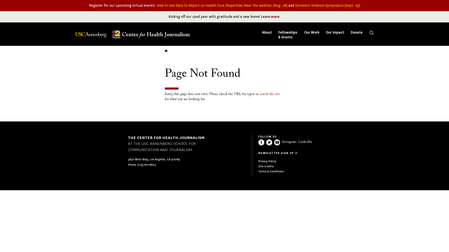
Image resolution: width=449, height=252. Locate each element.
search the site (269, 94)
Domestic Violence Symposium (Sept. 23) (327, 5)
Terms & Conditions (271, 171)
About (267, 32)
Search (371, 32)
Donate (357, 32)
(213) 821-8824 (147, 165)
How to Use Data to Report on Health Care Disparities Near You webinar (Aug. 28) (222, 5)
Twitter (269, 142)
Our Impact (335, 32)
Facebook (261, 142)
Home (166, 51)
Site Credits (266, 166)
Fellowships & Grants (287, 35)
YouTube (277, 142)
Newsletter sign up (276, 153)
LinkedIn (305, 142)
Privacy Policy (267, 161)
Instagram (289, 142)
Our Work (312, 32)
